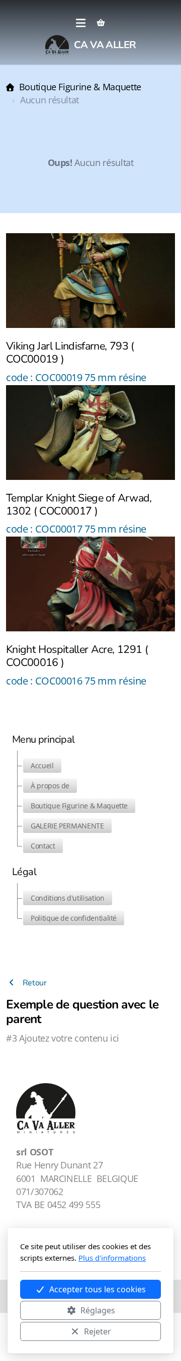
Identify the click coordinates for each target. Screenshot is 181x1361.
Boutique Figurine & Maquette (80, 87)
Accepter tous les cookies (97, 1289)
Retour (34, 982)
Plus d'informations (112, 1258)
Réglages (97, 1310)
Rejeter (97, 1331)
